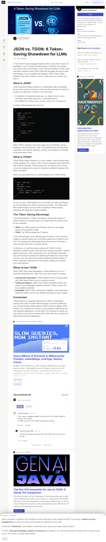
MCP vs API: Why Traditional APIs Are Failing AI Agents (89, 62)
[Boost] (4, 60)
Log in (88, 2)
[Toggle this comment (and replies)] (14, 416)
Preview (28, 406)
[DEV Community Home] (3, 2)
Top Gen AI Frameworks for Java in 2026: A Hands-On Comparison (40, 491)
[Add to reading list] (4, 54)
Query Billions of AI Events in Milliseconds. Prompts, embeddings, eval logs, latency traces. (39, 359)
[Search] (8, 2)
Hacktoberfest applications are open (87, 129)
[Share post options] (4, 66)
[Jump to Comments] (4, 47)
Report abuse (47, 445)
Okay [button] (4, 539)
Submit (20, 406)
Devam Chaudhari (23, 38)
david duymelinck (23, 413)
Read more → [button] (19, 511)
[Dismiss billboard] (102, 515)
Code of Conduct (36, 445)
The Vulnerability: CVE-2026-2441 (88, 69)
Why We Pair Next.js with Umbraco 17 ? (89, 54)
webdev (24, 58)
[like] (19, 440)
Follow (90, 14)
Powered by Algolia (56, 2)
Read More (17, 384)
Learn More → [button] (83, 150)
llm (18, 58)
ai (15, 58)
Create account (98, 2)
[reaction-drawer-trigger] (4, 41)
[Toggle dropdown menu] (68, 321)
